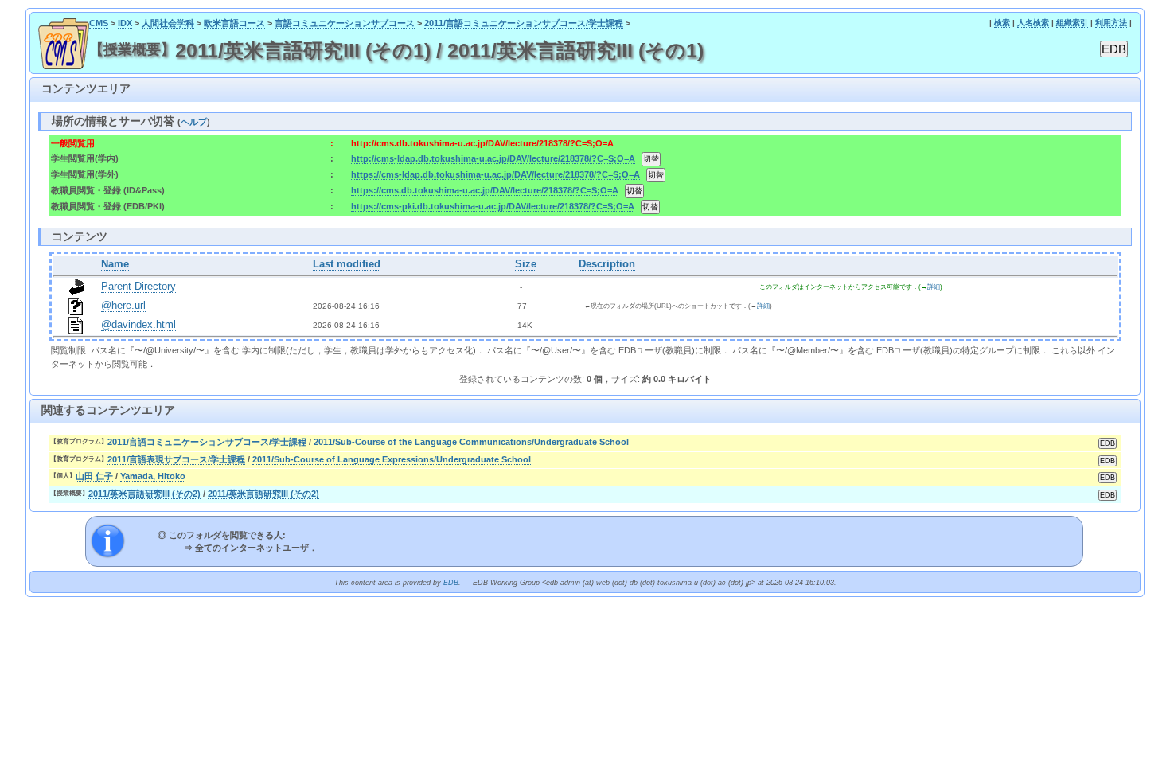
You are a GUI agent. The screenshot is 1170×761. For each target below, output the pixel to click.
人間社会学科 (168, 23)
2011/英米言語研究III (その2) (144, 493)
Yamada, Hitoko (152, 476)
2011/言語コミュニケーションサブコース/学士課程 (523, 23)
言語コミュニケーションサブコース (345, 23)
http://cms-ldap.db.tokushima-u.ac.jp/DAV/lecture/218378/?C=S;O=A (493, 158)
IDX (125, 23)
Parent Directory (138, 286)
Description (607, 264)
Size (525, 264)
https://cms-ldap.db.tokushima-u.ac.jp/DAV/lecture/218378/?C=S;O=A (495, 174)
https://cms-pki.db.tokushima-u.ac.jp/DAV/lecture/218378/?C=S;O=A (492, 206)
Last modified (346, 264)
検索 (1002, 22)
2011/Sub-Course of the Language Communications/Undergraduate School (471, 442)
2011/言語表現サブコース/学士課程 (176, 459)
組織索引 (1072, 22)
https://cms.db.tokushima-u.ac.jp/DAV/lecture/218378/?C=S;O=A (484, 190)
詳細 (933, 287)
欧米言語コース (234, 23)
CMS (98, 23)
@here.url (123, 305)
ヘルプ (194, 122)
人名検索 (1033, 22)
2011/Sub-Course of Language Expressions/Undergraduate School (391, 459)
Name (115, 264)
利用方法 (1111, 22)
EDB (450, 583)
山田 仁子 (94, 476)
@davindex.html (138, 324)
